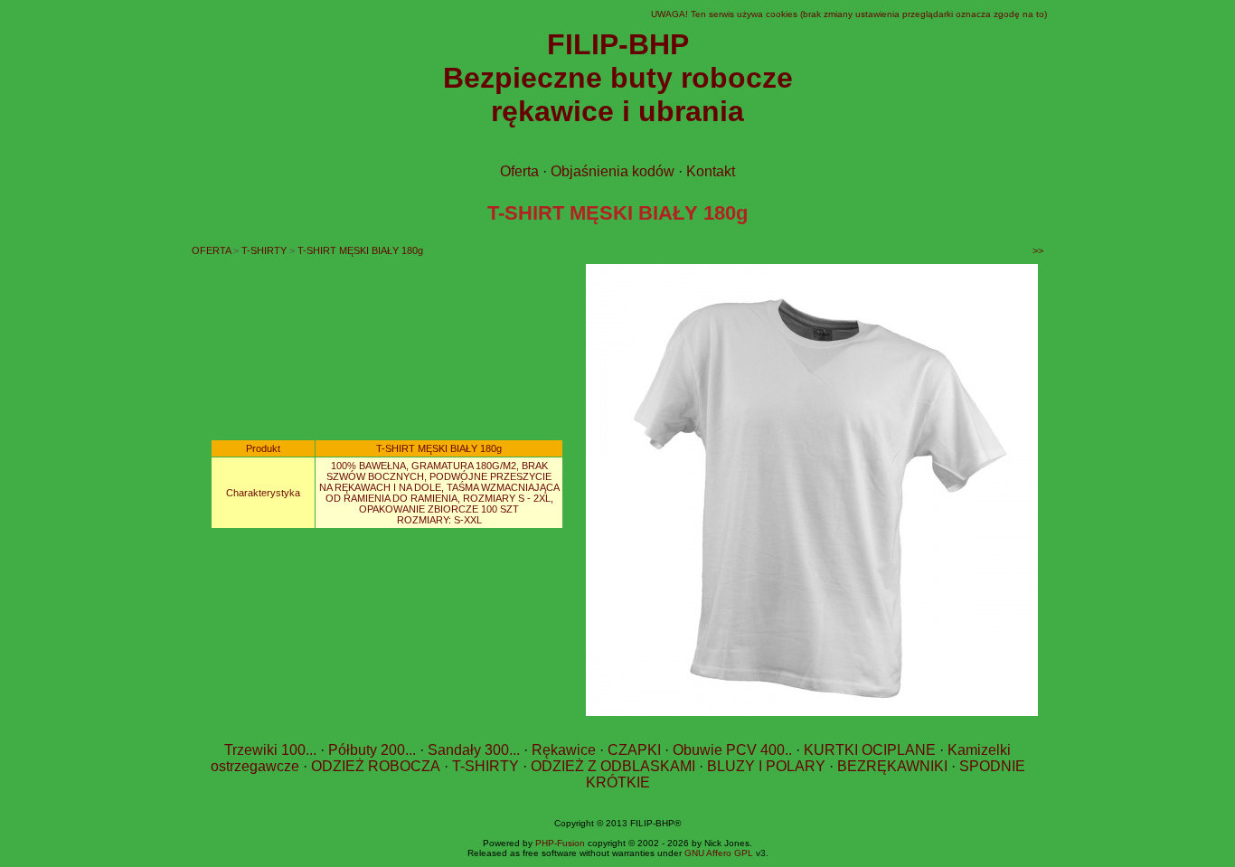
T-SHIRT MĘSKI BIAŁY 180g (360, 250)
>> (1037, 250)
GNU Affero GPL (718, 853)
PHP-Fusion (560, 843)
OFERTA (211, 250)
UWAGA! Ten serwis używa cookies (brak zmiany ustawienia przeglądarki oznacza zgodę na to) (849, 14)
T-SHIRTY (264, 250)
